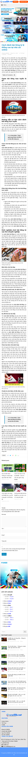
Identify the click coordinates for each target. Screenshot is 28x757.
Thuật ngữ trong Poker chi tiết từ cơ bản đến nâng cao (14, 137)
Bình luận (4, 514)
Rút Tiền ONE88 (6, 734)
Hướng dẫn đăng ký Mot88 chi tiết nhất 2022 (16, 675)
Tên (3, 528)
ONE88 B (9, 752)
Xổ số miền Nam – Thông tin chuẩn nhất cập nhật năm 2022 (7, 475)
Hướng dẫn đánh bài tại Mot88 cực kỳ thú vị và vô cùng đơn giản (20, 495)
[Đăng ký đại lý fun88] (14, 12)
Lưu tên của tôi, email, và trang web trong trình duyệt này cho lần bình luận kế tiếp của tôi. (13, 549)
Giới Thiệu (14, 752)
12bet (9, 603)
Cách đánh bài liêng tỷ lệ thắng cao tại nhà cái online (14, 419)
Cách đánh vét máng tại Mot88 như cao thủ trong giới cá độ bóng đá (17, 662)
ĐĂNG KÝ (16, 1)
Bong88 (11, 596)
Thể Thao (4, 723)
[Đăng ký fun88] (14, 574)
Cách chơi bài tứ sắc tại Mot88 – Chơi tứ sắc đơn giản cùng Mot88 (16, 655)
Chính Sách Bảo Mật (20, 752)
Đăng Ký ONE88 (6, 729)
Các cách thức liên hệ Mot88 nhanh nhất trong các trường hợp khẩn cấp (17, 682)
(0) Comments (23, 658)
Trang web (4, 541)
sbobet (10, 624)
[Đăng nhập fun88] (14, 38)
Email (3, 535)
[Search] (25, 631)
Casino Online (5, 721)
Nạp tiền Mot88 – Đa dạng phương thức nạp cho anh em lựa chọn (16, 688)
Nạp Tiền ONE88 (6, 733)
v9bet (9, 622)
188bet (11, 617)
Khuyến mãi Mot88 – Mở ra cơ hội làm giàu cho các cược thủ (16, 695)
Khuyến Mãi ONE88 (6, 731)
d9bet (11, 607)
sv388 (8, 626)
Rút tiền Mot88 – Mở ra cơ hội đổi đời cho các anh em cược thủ (16, 702)
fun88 (9, 613)
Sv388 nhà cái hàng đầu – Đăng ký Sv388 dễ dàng (17, 639)
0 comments (4, 54)
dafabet (10, 601)
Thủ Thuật (22, 53)
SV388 (3, 724)
